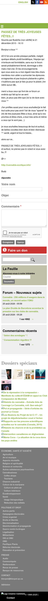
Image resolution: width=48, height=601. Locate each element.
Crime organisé (10, 517)
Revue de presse (10, 567)
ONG (5, 541)
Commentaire (11, 206)
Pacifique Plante (10, 544)
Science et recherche (12, 466)
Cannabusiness (10, 472)
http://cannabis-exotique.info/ (16, 164)
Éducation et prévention (14, 550)
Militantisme (8, 535)
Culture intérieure (12, 490)
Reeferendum (9, 564)
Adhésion (5, 584)
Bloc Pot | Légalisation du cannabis (13, 8)
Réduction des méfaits (14, 502)
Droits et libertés (10, 520)
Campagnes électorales (13, 514)
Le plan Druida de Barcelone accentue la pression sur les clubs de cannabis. (23, 310)
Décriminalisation (11, 523)
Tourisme (8, 478)
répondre (6, 177)
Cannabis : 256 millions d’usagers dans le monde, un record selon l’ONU (24, 299)
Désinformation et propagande (17, 526)
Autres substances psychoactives (18, 469)
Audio (5, 558)
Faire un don (17, 250)
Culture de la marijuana (13, 484)
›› (32, 319)
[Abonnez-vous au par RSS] (46, 3)
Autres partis (9, 510)
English (23, 2)
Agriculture (8, 454)
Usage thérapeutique (13, 499)
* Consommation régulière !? (17, 339)
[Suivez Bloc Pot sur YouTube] (41, 3)
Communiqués (9, 561)
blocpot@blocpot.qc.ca (12, 578)
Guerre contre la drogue (14, 529)
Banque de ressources (13, 570)
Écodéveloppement (12, 493)
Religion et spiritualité (13, 463)
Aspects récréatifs (11, 460)
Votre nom (8, 184)
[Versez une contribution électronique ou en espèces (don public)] (5, 250)
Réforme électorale (11, 547)
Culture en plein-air (13, 487)
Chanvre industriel (11, 481)
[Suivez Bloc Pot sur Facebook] (37, 3)
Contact (11, 597)
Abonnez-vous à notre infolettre (19, 273)
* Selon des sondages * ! (15, 335)
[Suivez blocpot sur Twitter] (33, 3)
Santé (5, 496)
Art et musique (9, 457)
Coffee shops (10, 475)
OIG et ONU (8, 538)
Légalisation (8, 532)
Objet (5, 195)
